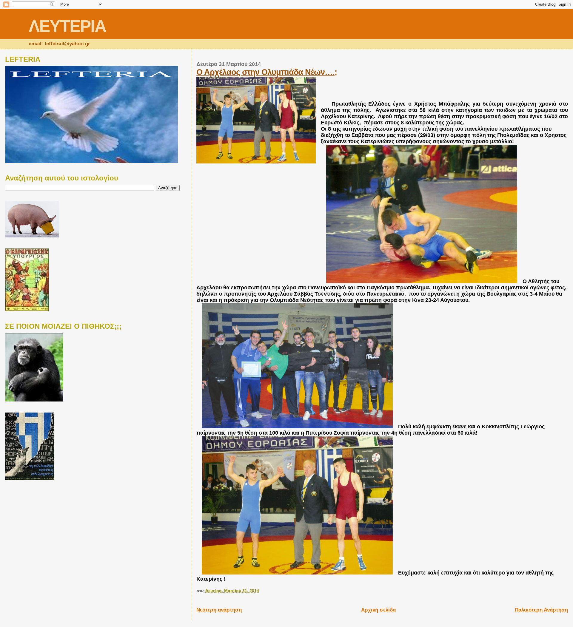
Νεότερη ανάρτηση (219, 610)
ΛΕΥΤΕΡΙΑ (67, 26)
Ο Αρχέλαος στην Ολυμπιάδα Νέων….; (266, 72)
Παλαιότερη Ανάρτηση (541, 610)
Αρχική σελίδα (378, 610)
